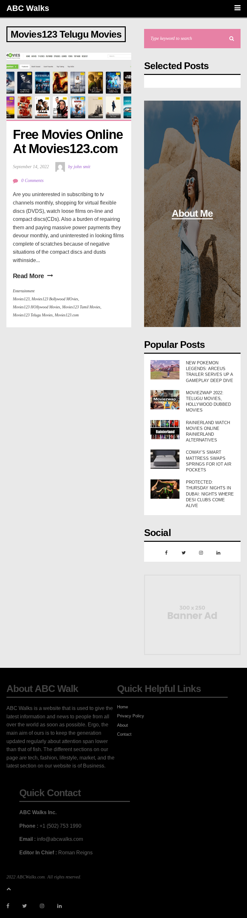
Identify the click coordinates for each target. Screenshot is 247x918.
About (122, 725)
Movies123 (21, 299)
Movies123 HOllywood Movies (36, 307)
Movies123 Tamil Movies (81, 307)
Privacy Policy (130, 715)
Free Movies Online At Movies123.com (69, 141)
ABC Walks (27, 8)
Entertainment (23, 291)
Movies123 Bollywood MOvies (55, 299)
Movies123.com (67, 315)
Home (122, 706)
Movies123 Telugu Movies (33, 315)
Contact (124, 734)
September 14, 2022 (31, 166)
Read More (28, 276)
